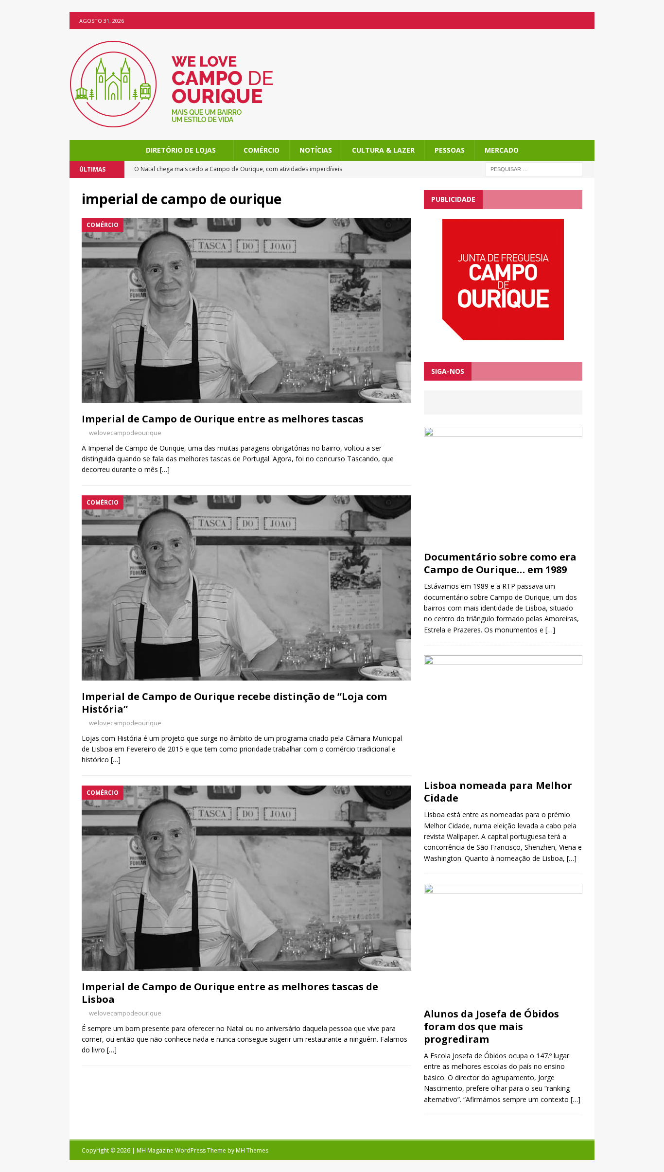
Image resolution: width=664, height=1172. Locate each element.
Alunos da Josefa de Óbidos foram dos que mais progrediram (491, 1026)
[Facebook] (585, 20)
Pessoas (450, 150)
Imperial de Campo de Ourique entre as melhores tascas (223, 418)
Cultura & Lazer (383, 150)
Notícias (315, 150)
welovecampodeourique (125, 432)
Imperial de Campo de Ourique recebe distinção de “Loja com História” (234, 703)
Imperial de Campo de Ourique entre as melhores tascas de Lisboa (230, 993)
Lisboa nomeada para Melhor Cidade (498, 792)
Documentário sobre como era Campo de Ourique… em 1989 (500, 563)
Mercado (502, 150)
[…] (165, 469)
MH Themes (252, 1150)
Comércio (262, 150)
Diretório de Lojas (181, 150)
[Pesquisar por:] (533, 169)
